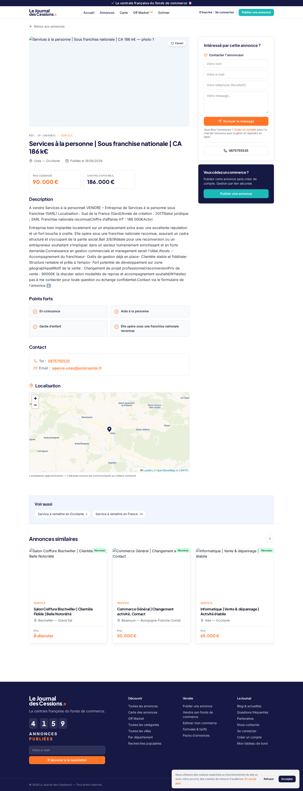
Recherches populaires (144, 743)
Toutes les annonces (143, 706)
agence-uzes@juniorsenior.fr (77, 368)
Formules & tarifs (195, 729)
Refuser (269, 779)
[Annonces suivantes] (270, 539)
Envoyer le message (238, 121)
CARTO (183, 470)
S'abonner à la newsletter (67, 760)
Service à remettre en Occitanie (62, 514)
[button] (109, 429)
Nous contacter (248, 725)
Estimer (163, 12)
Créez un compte (245, 129)
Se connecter (246, 731)
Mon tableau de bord (252, 743)
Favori (179, 43)
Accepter (287, 779)
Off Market (143, 12)
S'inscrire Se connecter (216, 12)
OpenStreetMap (165, 470)
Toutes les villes (139, 731)
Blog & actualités (249, 706)
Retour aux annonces (49, 26)
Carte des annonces (142, 712)
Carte (124, 12)
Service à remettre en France (119, 514)
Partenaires (245, 718)
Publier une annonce (256, 12)
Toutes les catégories (143, 725)
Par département (140, 737)
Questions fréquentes (252, 712)
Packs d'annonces (196, 735)
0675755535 (59, 361)
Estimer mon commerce (200, 723)
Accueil (88, 12)
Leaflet (147, 470)
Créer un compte (249, 737)
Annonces (107, 12)
